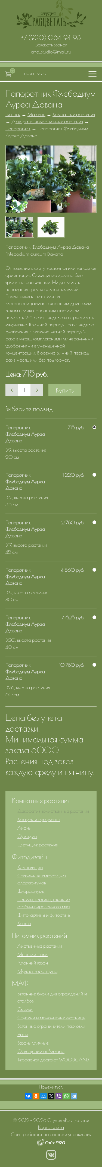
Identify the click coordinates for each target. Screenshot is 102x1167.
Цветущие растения (37, 844)
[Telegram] (74, 1096)
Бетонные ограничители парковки (51, 1026)
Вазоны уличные (33, 1043)
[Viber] (58, 1096)
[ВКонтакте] (28, 1096)
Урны (22, 1034)
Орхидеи (27, 836)
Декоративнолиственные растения (47, 121)
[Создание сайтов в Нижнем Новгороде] (51, 1144)
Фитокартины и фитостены (44, 915)
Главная (12, 114)
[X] (51, 1096)
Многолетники (32, 954)
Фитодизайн (29, 857)
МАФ (20, 983)
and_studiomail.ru (51, 52)
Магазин (36, 114)
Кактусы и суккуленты (38, 819)
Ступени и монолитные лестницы (51, 1017)
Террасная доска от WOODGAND (53, 1059)
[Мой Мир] (43, 1096)
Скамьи (25, 1009)
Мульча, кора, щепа (37, 971)
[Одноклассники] (36, 1096)
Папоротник (17, 128)
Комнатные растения (73, 114)
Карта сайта (51, 1127)
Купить (65, 390)
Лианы (24, 828)
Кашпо (24, 923)
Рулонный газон (32, 963)
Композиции (30, 867)
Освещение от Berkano (40, 1051)
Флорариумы (31, 891)
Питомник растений (39, 935)
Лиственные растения (39, 946)
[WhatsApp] (66, 1096)
